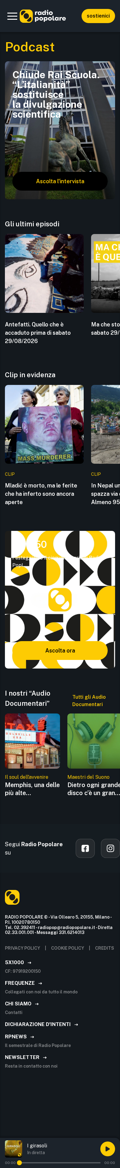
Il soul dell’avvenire (26, 777)
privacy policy (22, 948)
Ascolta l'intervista (60, 181)
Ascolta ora (60, 650)
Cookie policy (67, 948)
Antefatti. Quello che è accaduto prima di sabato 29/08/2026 (38, 332)
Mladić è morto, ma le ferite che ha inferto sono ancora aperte (41, 493)
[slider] (19, 1162)
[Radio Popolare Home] (43, 16)
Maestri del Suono (88, 777)
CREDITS (104, 948)
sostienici (98, 16)
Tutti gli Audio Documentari (89, 700)
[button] (12, 16)
